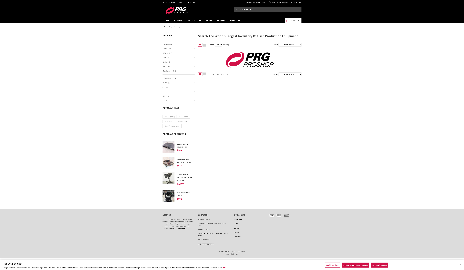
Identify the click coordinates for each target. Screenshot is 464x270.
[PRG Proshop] (181, 11)
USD (180, 2)
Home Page (168, 27)
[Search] (299, 9)
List (204, 45)
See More (181, 228)
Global (172, 2)
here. (225, 267)
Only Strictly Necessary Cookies (355, 265)
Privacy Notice (224, 251)
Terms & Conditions (238, 251)
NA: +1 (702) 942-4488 (278, 2)
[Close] (460, 264)
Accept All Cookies (380, 265)
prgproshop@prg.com (257, 2)
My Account (238, 219)
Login (165, 2)
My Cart (236, 228)
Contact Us (190, 2)
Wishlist (236, 232)
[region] (232, 265)
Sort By (275, 45)
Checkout (237, 236)
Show (212, 45)
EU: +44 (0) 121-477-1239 (293, 2)
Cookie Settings (332, 265)
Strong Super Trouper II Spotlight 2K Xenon (185, 177)
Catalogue (177, 27)
